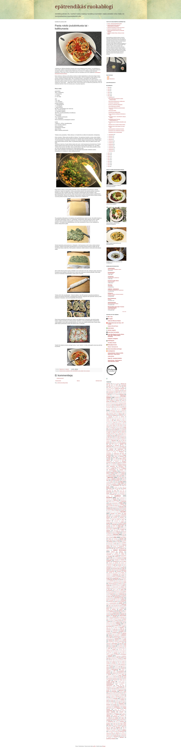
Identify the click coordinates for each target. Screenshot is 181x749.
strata (124, 678)
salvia (107, 658)
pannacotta (116, 596)
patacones (118, 604)
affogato (118, 383)
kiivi (116, 509)
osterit (113, 591)
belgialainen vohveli (117, 402)
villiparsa (123, 726)
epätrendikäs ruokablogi (84, 7)
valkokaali (108, 715)
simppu (118, 668)
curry (125, 428)
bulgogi (119, 413)
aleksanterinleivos (116, 387)
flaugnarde (123, 437)
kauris (118, 501)
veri (125, 720)
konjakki (112, 516)
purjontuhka (124, 632)
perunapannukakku (109, 610)
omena (122, 589)
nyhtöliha (123, 585)
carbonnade (110, 416)
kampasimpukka (116, 485)
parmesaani (110, 601)
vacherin (112, 714)
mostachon (118, 567)
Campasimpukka (111, 268)
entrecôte (123, 432)
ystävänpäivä (116, 736)
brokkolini (123, 410)
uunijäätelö (123, 710)
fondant (107, 439)
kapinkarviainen (111, 489)
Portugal (118, 624)
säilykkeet (114, 686)
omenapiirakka (109, 590)
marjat (124, 557)
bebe (122, 401)
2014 (109, 163)
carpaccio (122, 416)
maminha (122, 554)
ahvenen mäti (114, 386)
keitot (121, 503)
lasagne (122, 529)
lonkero (115, 542)
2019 (109, 154)
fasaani (120, 434)
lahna (124, 527)
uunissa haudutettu (110, 711)
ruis (119, 648)
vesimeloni (122, 721)
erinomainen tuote (109, 433)
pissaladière (119, 619)
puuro (108, 633)
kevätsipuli (108, 507)
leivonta (115, 534)
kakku (111, 481)
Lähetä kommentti (60, 378)
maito (112, 548)
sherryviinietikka (122, 665)
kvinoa (125, 523)
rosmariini (113, 647)
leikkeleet (114, 533)
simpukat (122, 668)
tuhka (112, 703)
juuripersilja (117, 474)
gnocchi (107, 443)
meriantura (110, 562)
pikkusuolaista (123, 615)
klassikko (123, 512)
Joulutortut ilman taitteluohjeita (114, 112)
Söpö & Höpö (119, 687)
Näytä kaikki (124, 311)
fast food (124, 434)
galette (123, 440)
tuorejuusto (121, 703)
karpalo (107, 494)
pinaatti (114, 616)
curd (122, 428)
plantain (125, 620)
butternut (120, 414)
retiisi (123, 642)
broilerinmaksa (112, 410)
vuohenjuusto (121, 731)
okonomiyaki (124, 588)
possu (117, 625)
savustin (119, 663)
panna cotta (110, 596)
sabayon (107, 654)
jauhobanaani (122, 471)
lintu (125, 540)
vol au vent (110, 731)
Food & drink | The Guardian (113, 332)
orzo (125, 590)
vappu (122, 717)
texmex (123, 695)
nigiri (107, 584)
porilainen (108, 622)
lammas (115, 528)
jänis (118, 477)
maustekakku (117, 560)
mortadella (113, 567)
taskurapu (120, 692)
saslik (113, 659)
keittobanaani (116, 504)
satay (117, 659)
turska (116, 705)
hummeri (124, 462)
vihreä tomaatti (119, 722)
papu (107, 600)
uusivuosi (121, 711)
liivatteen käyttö (109, 540)
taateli (125, 687)
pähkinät (124, 633)
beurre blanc (124, 402)
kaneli (116, 488)
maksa (122, 553)
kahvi (112, 480)
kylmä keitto (114, 524)
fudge (120, 440)
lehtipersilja (118, 531)
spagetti (124, 676)
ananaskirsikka (111, 392)
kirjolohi (122, 510)
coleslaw (114, 422)
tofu (107, 698)
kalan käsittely (121, 483)
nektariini (119, 583)
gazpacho (108, 441)
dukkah (123, 429)
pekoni (107, 608)
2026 (109, 87)
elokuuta (110, 139)
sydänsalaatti (108, 686)
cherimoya (108, 420)
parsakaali (122, 601)
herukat (119, 457)
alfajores (123, 387)
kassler (123, 494)
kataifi (117, 497)
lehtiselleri (124, 531)
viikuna (110, 725)
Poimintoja (109, 299)
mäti (120, 579)
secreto (111, 664)
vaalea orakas (122, 713)
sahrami (112, 654)
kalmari (125, 484)
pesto (116, 610)
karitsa (107, 493)
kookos (116, 516)
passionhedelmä (113, 603)
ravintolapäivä (110, 641)
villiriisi (107, 727)
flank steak (110, 437)
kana (107, 487)
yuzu (121, 736)
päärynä (110, 635)
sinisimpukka (108, 670)
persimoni (114, 609)
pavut (125, 605)
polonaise (113, 621)
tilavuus (122, 696)
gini (112, 441)
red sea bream (111, 642)
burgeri (107, 414)
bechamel (111, 402)
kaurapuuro (113, 501)
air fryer (119, 386)
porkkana (118, 622)
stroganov (121, 679)
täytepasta (119, 708)
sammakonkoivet (113, 658)
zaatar (125, 736)
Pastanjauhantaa (111, 272)
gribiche (123, 445)
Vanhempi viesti (99, 380)
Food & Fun (113, 439)
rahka (111, 637)
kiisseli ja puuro (111, 509)
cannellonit (109, 415)
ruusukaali (116, 653)
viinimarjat (119, 725)
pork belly (112, 622)
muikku (117, 570)
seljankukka (123, 664)
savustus (123, 663)
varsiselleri (108, 720)
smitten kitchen (111, 356)
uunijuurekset (117, 710)
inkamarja (107, 468)
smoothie (109, 674)
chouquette (108, 421)
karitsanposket (115, 493)
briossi (125, 407)
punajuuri (122, 630)
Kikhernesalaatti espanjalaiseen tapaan (114, 269)
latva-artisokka (116, 530)
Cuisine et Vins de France (113, 326)
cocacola (109, 422)
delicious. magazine (112, 330)
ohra (115, 588)
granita (110, 444)
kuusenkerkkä (114, 523)
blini (113, 405)
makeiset (113, 551)
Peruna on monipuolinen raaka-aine (114, 29)
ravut (125, 641)
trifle (116, 702)
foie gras (123, 438)
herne (114, 457)
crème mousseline (120, 426)
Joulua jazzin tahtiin (112, 110)
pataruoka (124, 604)
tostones (123, 701)
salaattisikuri (124, 656)
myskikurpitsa (110, 579)
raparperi (117, 638)
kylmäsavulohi (121, 524)
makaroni (108, 550)
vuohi (107, 732)
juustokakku (113, 476)
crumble (124, 427)
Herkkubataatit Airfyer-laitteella (113, 303)
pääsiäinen (123, 635)
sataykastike (121, 659)
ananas (124, 390)
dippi (109, 429)
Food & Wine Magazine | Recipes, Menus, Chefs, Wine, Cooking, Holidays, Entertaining (116, 335)
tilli (125, 696)
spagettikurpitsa (110, 678)
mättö (124, 579)
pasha (107, 603)
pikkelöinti (117, 614)
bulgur (124, 413)
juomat (123, 473)
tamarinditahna (113, 690)
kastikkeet (118, 496)
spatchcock (116, 678)
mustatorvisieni (116, 577)
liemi (111, 537)
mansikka (110, 556)
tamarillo (107, 690)
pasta (120, 603)
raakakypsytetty (116, 636)
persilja (107, 609)
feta (114, 435)
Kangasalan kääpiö (111, 281)
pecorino (109, 606)
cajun (125, 414)
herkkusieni (121, 456)
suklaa (109, 680)
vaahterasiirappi (109, 713)
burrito (116, 414)
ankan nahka (122, 392)
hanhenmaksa (118, 450)
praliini (107, 627)
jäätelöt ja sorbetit (116, 479)
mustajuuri (123, 574)
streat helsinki (108, 679)
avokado (108, 399)
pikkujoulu (108, 615)
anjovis (116, 392)
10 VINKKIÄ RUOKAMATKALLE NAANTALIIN (115, 290)
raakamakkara (122, 636)
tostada (119, 701)
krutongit (117, 519)
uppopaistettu (109, 710)
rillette (110, 646)
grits (118, 446)
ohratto (119, 588)
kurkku (122, 522)
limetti (118, 540)
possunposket (109, 626)
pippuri (107, 619)
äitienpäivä (122, 737)
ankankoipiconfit (109, 393)
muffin (123, 568)
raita (115, 637)
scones (107, 664)
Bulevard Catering (113, 413)
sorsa (114, 676)
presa (111, 627)
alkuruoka (122, 388)
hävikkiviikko (112, 466)
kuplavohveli (117, 522)
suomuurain (121, 684)
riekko (109, 644)
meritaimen (122, 562)
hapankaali (114, 451)
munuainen (110, 572)
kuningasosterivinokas (110, 522)
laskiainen (108, 530)
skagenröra (115, 673)
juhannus (113, 473)
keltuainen (116, 505)
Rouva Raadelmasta (112, 298)
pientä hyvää (116, 613)
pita (108, 620)
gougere (112, 443)
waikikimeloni (117, 732)
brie (121, 407)
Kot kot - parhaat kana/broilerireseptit (114, 23)
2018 (109, 156)
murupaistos (108, 573)
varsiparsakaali (122, 719)
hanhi (124, 450)
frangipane (108, 440)
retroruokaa (114, 643)
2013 (109, 164)
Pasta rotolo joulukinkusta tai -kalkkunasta (116, 101)
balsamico (112, 400)
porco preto (123, 621)
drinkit (116, 429)
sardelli (124, 658)
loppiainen (119, 542)
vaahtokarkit (116, 713)
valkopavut (122, 715)
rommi (125, 646)
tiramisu (120, 697)
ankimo (125, 393)
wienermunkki (123, 733)
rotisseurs (121, 647)
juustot (120, 476)
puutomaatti (114, 633)
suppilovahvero (109, 685)
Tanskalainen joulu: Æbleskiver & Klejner (116, 130)
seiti (118, 664)
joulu (117, 472)
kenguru (120, 505)
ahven (117, 384)
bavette (118, 401)
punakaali (108, 631)
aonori (117, 394)
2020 (109, 153)
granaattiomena (123, 443)
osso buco (109, 591)
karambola (122, 489)
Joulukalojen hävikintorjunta (113, 102)
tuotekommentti (122, 704)
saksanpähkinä (123, 654)
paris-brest (117, 600)
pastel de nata (108, 604)
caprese (125, 415)
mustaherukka (115, 574)
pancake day (108, 595)
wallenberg (108, 733)
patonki (116, 605)
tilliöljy (109, 697)
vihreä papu (114, 722)
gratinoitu (122, 444)
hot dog (113, 462)
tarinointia (114, 691)
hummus (109, 463)
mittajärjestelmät (109, 566)
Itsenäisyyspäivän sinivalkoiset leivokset (116, 129)
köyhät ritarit (114, 527)
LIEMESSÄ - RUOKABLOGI (113, 289)
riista (125, 644)
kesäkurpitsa (121, 506)
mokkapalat (108, 567)
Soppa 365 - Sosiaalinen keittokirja (115, 358)
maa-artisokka (121, 546)
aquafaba (113, 396)
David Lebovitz (111, 328)
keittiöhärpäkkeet (109, 504)
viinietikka (114, 725)
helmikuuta (111, 149)
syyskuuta (111, 137)
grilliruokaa (108, 446)
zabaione (115, 737)
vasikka (117, 720)
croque (117, 427)
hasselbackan (122, 452)
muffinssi (112, 570)
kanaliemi (115, 487)
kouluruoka (113, 518)
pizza (120, 620)
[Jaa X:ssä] (74, 369)
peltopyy (113, 608)
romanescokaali (120, 646)
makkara (121, 551)
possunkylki (123, 625)
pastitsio (114, 604)
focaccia (118, 438)
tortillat (112, 701)
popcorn (118, 621)
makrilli (116, 553)
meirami (120, 561)
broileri (124, 409)
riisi (116, 644)
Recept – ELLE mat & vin (113, 346)
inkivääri (112, 468)
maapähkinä (108, 547)
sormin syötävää (122, 675)
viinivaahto (109, 726)
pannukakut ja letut (119, 597)
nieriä (124, 583)
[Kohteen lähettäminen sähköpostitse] (72, 369)
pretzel (116, 627)
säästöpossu (113, 687)
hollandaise (117, 461)
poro (123, 622)
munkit (125, 571)
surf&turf (117, 685)
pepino (118, 608)
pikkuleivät (115, 615)
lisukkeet (110, 541)
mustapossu (119, 576)
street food (115, 679)
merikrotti (116, 562)
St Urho (120, 678)
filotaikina (118, 435)
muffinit (107, 570)
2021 (109, 95)
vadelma (117, 714)
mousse (122, 567)
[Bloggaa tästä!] (73, 369)
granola (115, 444)
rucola (109, 648)
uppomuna (122, 709)
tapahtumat (121, 690)
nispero (110, 584)
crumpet (109, 428)
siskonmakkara (121, 670)
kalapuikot (108, 484)
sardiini (109, 659)
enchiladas (114, 432)
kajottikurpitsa (124, 480)
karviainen (112, 494)
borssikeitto (123, 406)
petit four (120, 610)
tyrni (109, 708)
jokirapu (112, 472)
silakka (107, 668)
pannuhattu (123, 596)
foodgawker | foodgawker (113, 338)
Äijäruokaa (110, 284)
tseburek (107, 703)
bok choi (107, 406)
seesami (115, 664)
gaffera (94, 746)
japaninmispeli (108, 471)
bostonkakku (108, 407)
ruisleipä (123, 648)
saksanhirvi (117, 654)
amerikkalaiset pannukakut (119, 389)
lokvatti (107, 542)
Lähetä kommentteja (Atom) (62, 382)
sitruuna (108, 673)
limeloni (114, 540)
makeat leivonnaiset (119, 550)
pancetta (113, 595)
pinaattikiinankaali (122, 616)
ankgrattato (120, 393)
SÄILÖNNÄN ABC (121, 686)
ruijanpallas (115, 648)
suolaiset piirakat (110, 681)
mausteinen (109, 560)
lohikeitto (123, 541)
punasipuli (121, 631)
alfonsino (107, 388)
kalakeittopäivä (108, 483)
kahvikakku (117, 480)
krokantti (107, 519)
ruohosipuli (109, 652)
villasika (119, 726)
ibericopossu (121, 466)
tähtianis (113, 708)
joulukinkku (123, 472)
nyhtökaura (118, 585)
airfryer (124, 386)
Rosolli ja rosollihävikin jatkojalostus (115, 104)
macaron (114, 547)
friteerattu (114, 440)
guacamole (122, 446)
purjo (119, 632)
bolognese (113, 406)
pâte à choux (111, 605)
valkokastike (116, 715)
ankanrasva (115, 393)
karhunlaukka (109, 491)
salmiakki (109, 657)
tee (121, 693)
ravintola (124, 639)
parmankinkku (123, 600)
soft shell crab (117, 674)
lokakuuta (111, 136)
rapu (125, 638)
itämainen (121, 469)
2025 (109, 89)
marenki (108, 557)
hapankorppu (108, 452)
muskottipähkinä (114, 573)
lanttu (118, 529)
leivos (123, 534)
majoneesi (122, 548)
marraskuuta (111, 134)
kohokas (119, 513)
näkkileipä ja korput (109, 588)
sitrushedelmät (120, 671)
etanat (108, 434)
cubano (113, 428)
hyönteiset (123, 463)
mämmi (116, 579)
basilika (107, 401)
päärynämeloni (117, 635)
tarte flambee (110, 692)
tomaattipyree (122, 698)
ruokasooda (115, 652)
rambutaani (108, 638)
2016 (109, 159)
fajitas (117, 434)
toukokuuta (111, 144)
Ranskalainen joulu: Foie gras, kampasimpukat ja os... (114, 120)
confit (124, 422)
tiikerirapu (117, 696)
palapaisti (116, 594)
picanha (122, 611)
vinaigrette (118, 727)
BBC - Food (110, 316)
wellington (117, 733)
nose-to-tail (119, 584)
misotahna (119, 565)
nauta (125, 582)
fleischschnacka (108, 438)
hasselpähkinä (108, 453)
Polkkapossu (110, 293)
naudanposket (115, 582)
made (119, 547)
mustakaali (108, 576)
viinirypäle (124, 725)
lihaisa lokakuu (123, 537)
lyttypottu (123, 543)
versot (117, 721)
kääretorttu (108, 527)
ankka (108, 394)
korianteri (108, 517)
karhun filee (122, 490)
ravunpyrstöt (120, 641)
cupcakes (118, 428)
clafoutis (124, 421)
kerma (124, 505)
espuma (125, 433)
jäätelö (123, 477)
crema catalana (112, 425)
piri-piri (111, 619)
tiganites (113, 696)
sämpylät (107, 687)
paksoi (111, 594)
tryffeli (119, 702)
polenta (108, 621)
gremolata (117, 445)
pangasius (119, 595)
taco (113, 688)
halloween (111, 449)
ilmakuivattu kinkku (115, 467)
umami (115, 709)
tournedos (108, 702)
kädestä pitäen (121, 525)
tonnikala (122, 699)
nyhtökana (113, 585)
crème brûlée (119, 425)
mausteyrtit (115, 561)
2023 (109, 92)
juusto (107, 476)
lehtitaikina (109, 533)
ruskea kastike (122, 652)
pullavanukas (108, 628)
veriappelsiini (110, 721)
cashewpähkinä (109, 417)
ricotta (125, 643)
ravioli (116, 641)
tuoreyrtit (115, 704)
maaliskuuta (111, 147)
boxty (113, 407)
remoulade (118, 642)
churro (116, 421)
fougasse (118, 439)
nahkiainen (112, 580)
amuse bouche (118, 390)
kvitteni (109, 524)
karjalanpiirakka (122, 493)
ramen (112, 638)
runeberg (114, 649)
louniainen (124, 542)
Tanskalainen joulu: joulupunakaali (115, 132)
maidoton (123, 547)
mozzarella (108, 568)
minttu (114, 565)
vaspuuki (122, 720)
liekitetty (107, 537)
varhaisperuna (115, 719)
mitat (124, 565)
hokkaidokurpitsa (109, 461)
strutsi (125, 679)
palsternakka (121, 594)
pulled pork (122, 628)
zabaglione (110, 737)
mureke (116, 572)
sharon (112, 665)
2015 (109, 161)
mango (117, 555)
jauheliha (115, 471)
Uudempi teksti (58, 380)
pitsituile (116, 620)
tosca (116, 701)
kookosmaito (122, 516)
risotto (113, 646)
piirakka (112, 614)
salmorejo (113, 657)
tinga (116, 697)
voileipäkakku (113, 730)
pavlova (121, 605)
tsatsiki (123, 702)
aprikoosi (108, 396)
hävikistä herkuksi (122, 465)
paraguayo (112, 600)
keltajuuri (111, 505)
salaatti (110, 656)
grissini (115, 446)
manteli (116, 556)
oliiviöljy (114, 589)
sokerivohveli (114, 675)
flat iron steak (116, 437)
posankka (109, 625)
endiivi (119, 432)
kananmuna (109, 488)
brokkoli (118, 410)
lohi (119, 541)
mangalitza (113, 555)
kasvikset (109, 497)
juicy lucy (118, 473)
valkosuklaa (115, 716)
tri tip (112, 702)
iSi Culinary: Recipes (112, 342)
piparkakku (117, 617)
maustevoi (108, 561)
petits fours (112, 611)
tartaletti (121, 691)
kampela (123, 485)
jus (106, 474)
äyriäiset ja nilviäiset (110, 738)
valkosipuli (108, 716)
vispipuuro (108, 728)
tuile (115, 703)
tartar (125, 691)
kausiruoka (123, 501)
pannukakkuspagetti (109, 597)
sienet (111, 666)
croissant (112, 427)
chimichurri (118, 420)
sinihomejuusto (114, 669)
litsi (116, 541)
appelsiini (122, 394)
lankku (114, 529)
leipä (118, 533)
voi (119, 728)
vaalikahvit (108, 714)
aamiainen (108, 383)
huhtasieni (119, 462)
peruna (121, 609)
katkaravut (115, 500)
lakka (107, 528)
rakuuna (123, 637)
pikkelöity (122, 614)
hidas (109, 458)
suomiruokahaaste (109, 684)
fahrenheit (112, 434)
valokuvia (121, 716)
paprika (122, 599)
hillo (117, 458)
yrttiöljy (111, 736)
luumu (115, 543)
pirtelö (115, 619)
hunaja (114, 463)
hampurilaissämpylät (109, 450)
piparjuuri (111, 617)
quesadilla (110, 636)
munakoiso (119, 571)
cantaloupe (115, 415)
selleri (107, 665)
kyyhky (114, 525)
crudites (120, 427)
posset (113, 625)
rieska (113, 644)
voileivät (118, 730)
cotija (107, 425)
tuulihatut (124, 707)
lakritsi (111, 528)
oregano (121, 590)
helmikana (115, 455)
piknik (110, 616)
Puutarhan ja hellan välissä (113, 280)
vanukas (116, 717)
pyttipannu (119, 633)
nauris (121, 582)
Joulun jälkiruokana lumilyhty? (114, 106)
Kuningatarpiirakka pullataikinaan (113, 277)
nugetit (124, 584)
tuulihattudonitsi (109, 707)
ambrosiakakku (108, 389)
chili (112, 420)
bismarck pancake (123, 403)
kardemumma (108, 490)
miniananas (109, 565)
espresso (120, 433)
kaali (107, 480)
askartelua (117, 397)
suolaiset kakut (122, 680)
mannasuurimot (123, 555)
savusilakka (114, 663)
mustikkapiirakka (115, 578)
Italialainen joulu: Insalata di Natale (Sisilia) (116, 124)
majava (117, 548)
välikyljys (111, 732)
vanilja (125, 716)
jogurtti (107, 472)
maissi (107, 548)
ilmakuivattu (108, 467)
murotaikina (122, 572)
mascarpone (117, 559)
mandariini (108, 555)
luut (119, 543)
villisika (112, 727)
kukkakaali (108, 520)
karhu (115, 490)
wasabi (113, 733)
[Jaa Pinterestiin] (77, 369)
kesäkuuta (111, 142)
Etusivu (78, 380)
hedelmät (108, 455)
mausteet (122, 559)
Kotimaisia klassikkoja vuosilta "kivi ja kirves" (116, 27)
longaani (111, 542)
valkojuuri (123, 714)
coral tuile (117, 423)
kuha (123, 519)
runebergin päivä (122, 649)
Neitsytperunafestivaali (112, 583)
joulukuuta (111, 97)
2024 (109, 90)
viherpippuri (108, 722)
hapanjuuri (108, 451)
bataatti (113, 401)
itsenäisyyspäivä (112, 469)
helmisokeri (120, 455)
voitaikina (124, 730)
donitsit (112, 429)
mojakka (119, 566)
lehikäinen (122, 530)
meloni (125, 561)
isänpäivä (124, 468)
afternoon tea (123, 383)
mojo (124, 566)
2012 (109, 166)
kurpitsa (108, 523)
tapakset (108, 691)
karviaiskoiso (119, 494)
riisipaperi (121, 644)
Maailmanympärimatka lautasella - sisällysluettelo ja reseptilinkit (114, 26)
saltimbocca (123, 657)
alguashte (112, 388)
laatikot (119, 527)
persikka (122, 608)
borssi (118, 406)
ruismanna (108, 649)
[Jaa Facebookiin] (76, 369)
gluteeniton (119, 441)
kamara (109, 485)
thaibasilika (108, 696)
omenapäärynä (116, 590)
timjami (113, 697)
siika (119, 666)
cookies (112, 423)
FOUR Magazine (111, 340)
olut (117, 589)
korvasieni (122, 517)
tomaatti (115, 698)
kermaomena (111, 506)
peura (117, 611)
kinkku (113, 510)
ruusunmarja (123, 653)
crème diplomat (113, 426)
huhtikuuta (111, 146)
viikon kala (115, 724)
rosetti (109, 647)
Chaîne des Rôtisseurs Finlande (114, 320)
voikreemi (107, 730)
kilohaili (109, 510)
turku (112, 705)
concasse (119, 422)
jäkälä (125, 476)
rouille (125, 647)
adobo (114, 383)
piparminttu (123, 617)
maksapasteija (116, 554)
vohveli (114, 728)
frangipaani (123, 439)
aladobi (110, 387)
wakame (123, 732)
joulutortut (108, 473)
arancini (117, 396)
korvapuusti (115, 517)
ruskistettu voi (108, 653)
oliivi (109, 589)
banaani (117, 400)
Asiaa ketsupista (110, 273)
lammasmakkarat (122, 528)
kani (119, 488)
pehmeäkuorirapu (115, 606)
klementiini (112, 513)
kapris (117, 489)
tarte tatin (115, 692)
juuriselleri (122, 474)
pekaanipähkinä (122, 606)
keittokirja (122, 504)
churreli (113, 421)
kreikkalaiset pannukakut (121, 518)
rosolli (117, 647)
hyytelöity (118, 463)
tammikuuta (111, 151)
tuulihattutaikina (117, 707)
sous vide (119, 676)
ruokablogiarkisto (111, 351)
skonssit (119, 673)
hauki (123, 453)
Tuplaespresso (112, 78)
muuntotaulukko (123, 578)
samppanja (120, 658)
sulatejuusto (116, 680)
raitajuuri (118, 637)
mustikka (108, 578)
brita (113, 409)
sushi (123, 685)
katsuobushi (123, 500)
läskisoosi (114, 546)
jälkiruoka (110, 477)
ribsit (121, 643)
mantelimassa (122, 556)
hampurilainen (120, 449)
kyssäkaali (108, 525)
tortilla (107, 701)
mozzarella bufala (116, 568)
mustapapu (113, 576)
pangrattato (124, 595)
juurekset (111, 474)
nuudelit (107, 585)
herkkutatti (108, 457)
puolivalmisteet (108, 632)
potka (123, 626)
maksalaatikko (108, 554)
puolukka (114, 632)
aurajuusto (123, 397)
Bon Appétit (110, 318)
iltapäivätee (123, 467)
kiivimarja (120, 509)
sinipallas (123, 669)
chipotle (123, 420)
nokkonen (114, 584)
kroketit (112, 519)
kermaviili (115, 506)
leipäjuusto (124, 533)
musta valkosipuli (122, 573)
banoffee (123, 400)
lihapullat (122, 538)
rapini (122, 638)
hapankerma (121, 451)
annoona (113, 394)
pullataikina (121, 627)
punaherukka (115, 630)
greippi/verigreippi (109, 445)
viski (123, 727)
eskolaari (115, 433)
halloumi (124, 447)
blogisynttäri (118, 405)
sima (115, 668)
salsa (118, 657)
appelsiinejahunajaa (112, 302)
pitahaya (112, 620)
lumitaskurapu (110, 543)
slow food (124, 673)
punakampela (115, 631)
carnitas (116, 416)
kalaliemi (114, 483)
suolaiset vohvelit (121, 681)
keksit (107, 505)
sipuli (114, 670)
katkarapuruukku (109, 500)
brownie (113, 411)
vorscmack (116, 731)
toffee (124, 697)
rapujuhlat (110, 639)
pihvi (108, 614)
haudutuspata (116, 453)
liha (115, 537)
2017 (109, 158)
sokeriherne (108, 675)
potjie (120, 626)
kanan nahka (122, 487)
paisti (108, 594)
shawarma (116, 665)
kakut (116, 481)
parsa (116, 601)
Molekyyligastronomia (112, 344)
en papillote (108, 432)
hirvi (123, 460)
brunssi (118, 411)
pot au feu (116, 626)
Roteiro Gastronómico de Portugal (115, 348)
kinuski (117, 510)
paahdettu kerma (118, 591)
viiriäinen (114, 726)
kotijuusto (108, 518)
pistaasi (124, 619)
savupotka (108, 663)
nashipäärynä (109, 582)
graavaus (117, 443)
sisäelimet (108, 671)
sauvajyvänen (110, 276)
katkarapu (114, 498)
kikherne (124, 509)
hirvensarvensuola (116, 460)
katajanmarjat (122, 497)
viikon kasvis (123, 724)
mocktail (115, 566)
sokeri (123, 674)
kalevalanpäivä (113, 484)
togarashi (110, 698)
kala (121, 482)
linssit (122, 540)
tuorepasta (108, 704)
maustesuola (123, 560)
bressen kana (117, 407)
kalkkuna (119, 484)
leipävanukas (109, 534)
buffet (107, 413)
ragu (107, 637)
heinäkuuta (111, 141)
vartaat (114, 720)
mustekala (123, 577)
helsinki (116, 456)
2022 (109, 94)
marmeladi (111, 559)
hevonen (124, 457)
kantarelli (124, 488)
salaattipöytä (118, 656)
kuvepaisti (120, 523)
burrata (112, 414)
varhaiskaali (108, 719)
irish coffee (119, 468)
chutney (120, 421)
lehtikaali (108, 531)
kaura (107, 501)
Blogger (103, 746)
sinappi (107, 669)
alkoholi (116, 388)
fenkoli (108, 435)
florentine (114, 438)
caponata (120, 415)
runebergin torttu (109, 650)
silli (111, 668)
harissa (115, 452)
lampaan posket (109, 529)
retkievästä (108, 643)
